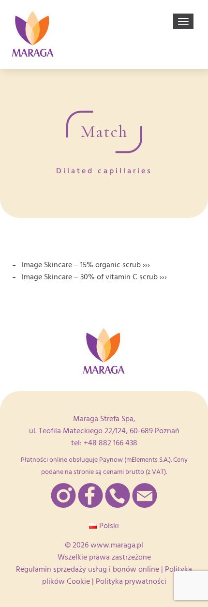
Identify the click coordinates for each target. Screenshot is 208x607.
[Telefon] (117, 495)
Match (104, 131)
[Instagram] (63, 495)
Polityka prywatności (131, 581)
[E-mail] (144, 495)
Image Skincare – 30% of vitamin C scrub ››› (94, 277)
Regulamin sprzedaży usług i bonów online (87, 569)
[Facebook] (90, 495)
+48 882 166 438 (110, 443)
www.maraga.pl (116, 545)
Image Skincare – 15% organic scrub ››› (86, 265)
